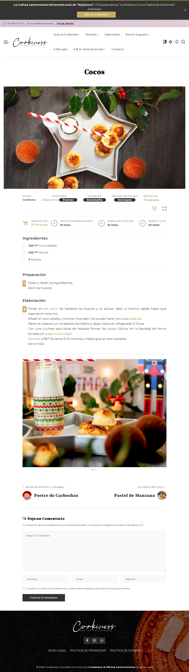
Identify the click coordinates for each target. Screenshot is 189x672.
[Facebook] (87, 640)
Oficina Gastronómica (120, 667)
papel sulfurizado (59, 334)
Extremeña (94, 200)
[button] (163, 362)
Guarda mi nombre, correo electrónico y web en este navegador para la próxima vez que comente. (78, 588)
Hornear (34, 339)
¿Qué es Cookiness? (96, 14)
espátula (134, 318)
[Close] (185, 10)
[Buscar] (183, 42)
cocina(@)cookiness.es (42, 23)
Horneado (125, 200)
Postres (68, 200)
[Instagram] (94, 640)
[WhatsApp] (102, 640)
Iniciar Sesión (65, 23)
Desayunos (50, 200)
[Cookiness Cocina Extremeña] (30, 41)
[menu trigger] (8, 42)
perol (54, 309)
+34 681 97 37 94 (16, 23)
